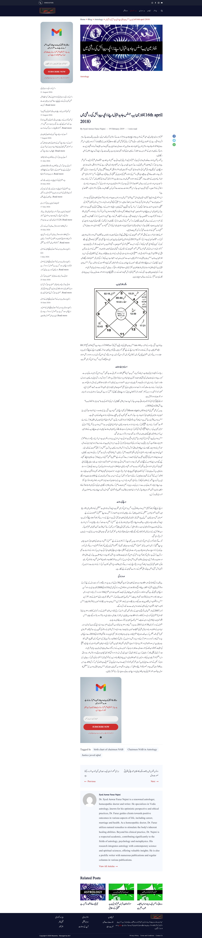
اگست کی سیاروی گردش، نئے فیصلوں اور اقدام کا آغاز (54, 157)
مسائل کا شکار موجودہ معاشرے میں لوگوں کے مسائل (54, 226)
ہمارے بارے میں (108, 922)
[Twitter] (175, 141)
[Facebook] (155, 3)
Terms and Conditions (147, 936)
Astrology (84, 76)
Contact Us (159, 936)
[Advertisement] (121, 96)
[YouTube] (162, 3)
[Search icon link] (161, 10)
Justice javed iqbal (91, 755)
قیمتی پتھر (60, 922)
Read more (50, 105)
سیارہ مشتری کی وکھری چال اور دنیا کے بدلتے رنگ (53, 180)
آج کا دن (149, 11)
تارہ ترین (141, 11)
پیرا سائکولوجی (59, 917)
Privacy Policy (134, 936)
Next (153, 781)
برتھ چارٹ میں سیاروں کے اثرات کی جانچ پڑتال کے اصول (55, 299)
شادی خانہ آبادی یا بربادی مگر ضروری (50, 203)
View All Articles (107, 866)
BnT (69, 936)
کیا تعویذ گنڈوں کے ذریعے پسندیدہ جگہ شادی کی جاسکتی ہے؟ (55, 111)
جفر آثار (61, 926)
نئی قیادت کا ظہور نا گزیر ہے (89, 904)
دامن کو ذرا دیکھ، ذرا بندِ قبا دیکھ (48, 88)
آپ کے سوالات (83, 926)
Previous (92, 781)
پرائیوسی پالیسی (93, 733)
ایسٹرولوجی (132, 11)
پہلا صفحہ (155, 11)
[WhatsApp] (152, 3)
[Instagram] (158, 3)
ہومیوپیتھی (85, 922)
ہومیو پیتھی (125, 11)
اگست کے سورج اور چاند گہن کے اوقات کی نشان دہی (54, 134)
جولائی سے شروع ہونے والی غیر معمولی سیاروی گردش (54, 276)
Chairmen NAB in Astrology (142, 749)
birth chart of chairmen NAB (108, 749)
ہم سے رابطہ (110, 926)
